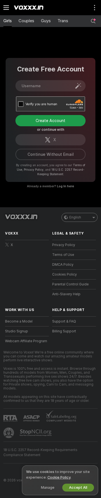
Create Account (50, 120)
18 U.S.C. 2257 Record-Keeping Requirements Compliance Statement (40, 452)
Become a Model (19, 321)
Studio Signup (16, 331)
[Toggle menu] (6, 7)
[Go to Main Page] (31, 7)
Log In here (65, 186)
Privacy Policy (33, 169)
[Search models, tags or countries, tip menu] (93, 21)
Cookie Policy (58, 477)
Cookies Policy (64, 274)
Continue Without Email (50, 154)
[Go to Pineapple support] (9, 432)
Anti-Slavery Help (66, 294)
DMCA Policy (63, 265)
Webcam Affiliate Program (26, 341)
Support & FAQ (64, 321)
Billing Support (64, 331)
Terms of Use (63, 255)
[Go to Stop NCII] (36, 432)
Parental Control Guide (70, 284)
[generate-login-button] (78, 85)
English (75, 217)
